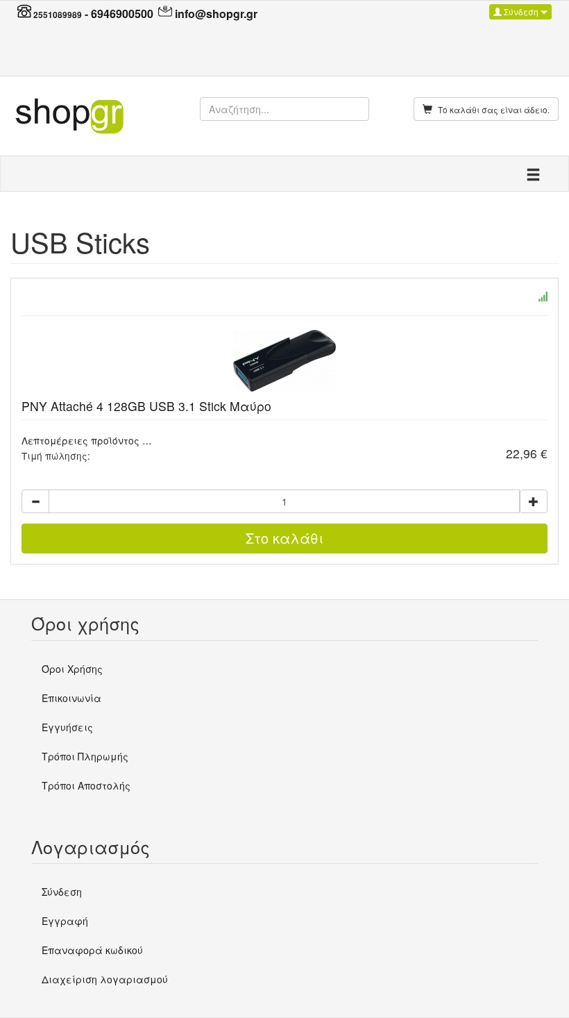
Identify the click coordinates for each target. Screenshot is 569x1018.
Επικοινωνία (71, 698)
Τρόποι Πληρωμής (85, 756)
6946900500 (122, 14)
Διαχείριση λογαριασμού (105, 979)
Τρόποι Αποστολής (86, 785)
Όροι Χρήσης (72, 669)
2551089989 (57, 14)
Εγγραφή (65, 921)
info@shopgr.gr (216, 14)
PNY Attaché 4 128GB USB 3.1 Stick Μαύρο (146, 406)
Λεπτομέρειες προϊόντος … (87, 440)
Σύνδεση (521, 11)
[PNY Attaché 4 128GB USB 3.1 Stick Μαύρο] (284, 361)
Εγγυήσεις (67, 727)
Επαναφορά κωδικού (92, 950)
